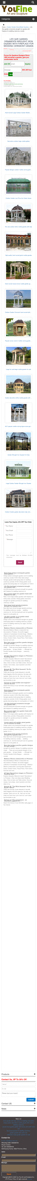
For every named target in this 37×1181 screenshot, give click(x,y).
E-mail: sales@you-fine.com (9, 1141)
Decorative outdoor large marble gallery (18, 141)
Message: (4, 1163)
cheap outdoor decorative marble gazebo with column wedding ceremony (18, 1124)
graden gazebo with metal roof (18, 1133)
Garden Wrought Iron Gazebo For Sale (19, 455)
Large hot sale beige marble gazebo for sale (18, 369)
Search (29, 7)
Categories (6, 18)
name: (3, 1152)
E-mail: (3, 1157)
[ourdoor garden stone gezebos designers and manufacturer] (16, 10)
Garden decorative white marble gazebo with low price (20, 398)
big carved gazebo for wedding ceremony (18, 1131)
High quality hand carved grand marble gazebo (18, 255)
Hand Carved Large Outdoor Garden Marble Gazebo (20, 113)
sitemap (29, 1179)
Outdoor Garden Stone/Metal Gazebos (18, 27)
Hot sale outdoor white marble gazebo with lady (18, 227)
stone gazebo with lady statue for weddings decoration (18, 1121)
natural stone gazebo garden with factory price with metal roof (18, 1128)
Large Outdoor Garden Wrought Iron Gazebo (18, 483)
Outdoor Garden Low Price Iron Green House (18, 198)
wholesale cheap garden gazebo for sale (18, 1135)
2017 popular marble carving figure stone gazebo (19, 426)
